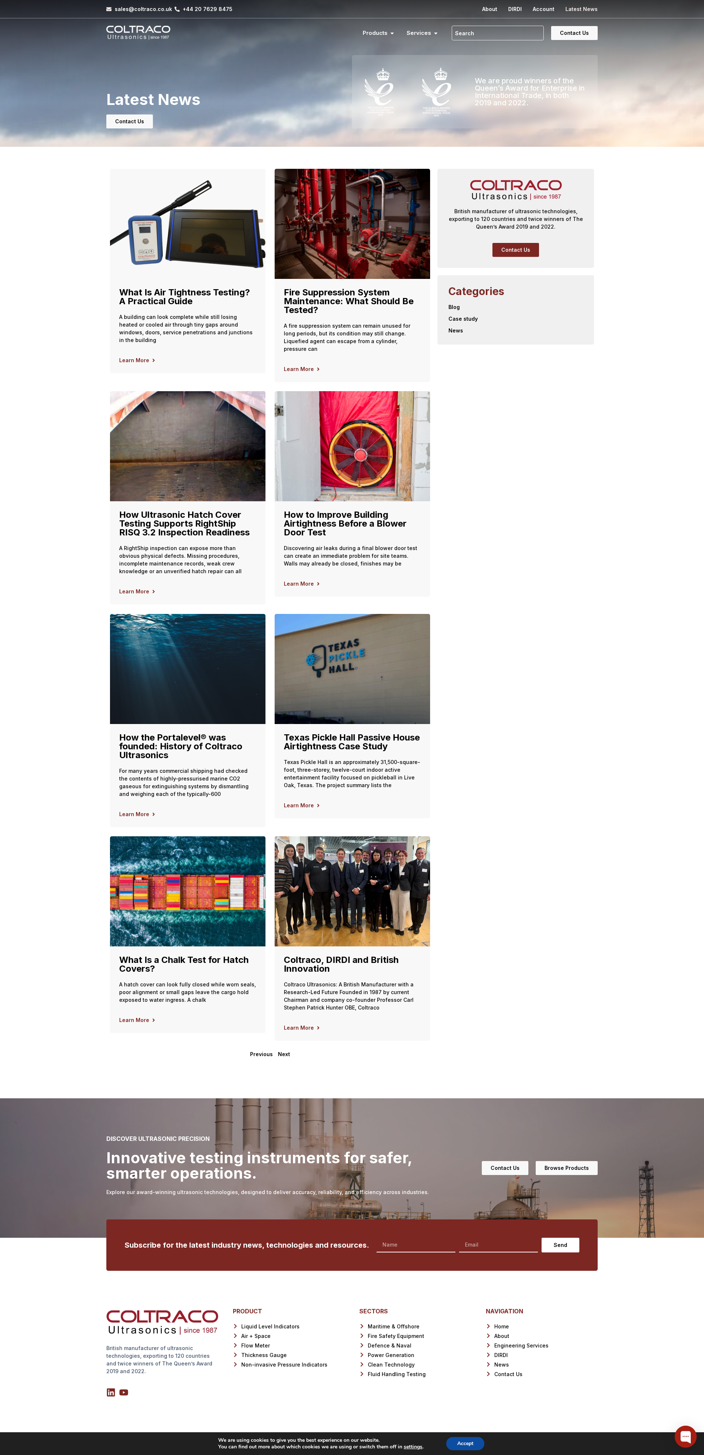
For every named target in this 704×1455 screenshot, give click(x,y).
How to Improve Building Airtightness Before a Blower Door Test (345, 523)
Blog (454, 307)
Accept (465, 1443)
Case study (463, 319)
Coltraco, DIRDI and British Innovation (341, 964)
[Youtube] (123, 1392)
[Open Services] (436, 33)
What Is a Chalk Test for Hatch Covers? (184, 964)
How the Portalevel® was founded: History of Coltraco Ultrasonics (180, 746)
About (489, 9)
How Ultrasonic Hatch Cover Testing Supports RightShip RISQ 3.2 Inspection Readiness (184, 523)
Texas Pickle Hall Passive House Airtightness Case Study (352, 742)
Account (543, 9)
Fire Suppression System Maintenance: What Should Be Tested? (349, 301)
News (455, 330)
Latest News (581, 9)
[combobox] (498, 33)
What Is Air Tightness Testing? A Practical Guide (184, 296)
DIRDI (515, 9)
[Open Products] (392, 33)
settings (413, 1447)
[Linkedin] (110, 1392)
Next (284, 1054)
